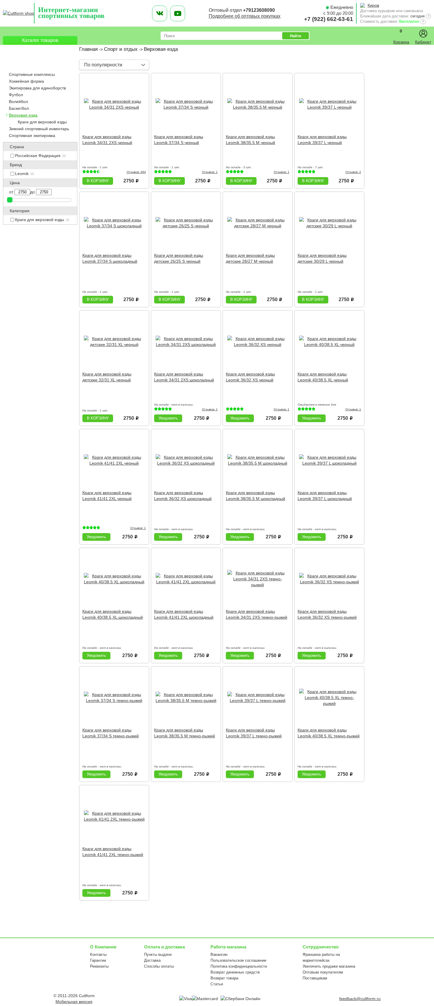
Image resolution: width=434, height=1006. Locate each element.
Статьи (217, 984)
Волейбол (18, 101)
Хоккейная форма (26, 81)
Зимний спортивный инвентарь (39, 128)
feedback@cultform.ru (360, 998)
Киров (373, 5)
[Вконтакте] (159, 13)
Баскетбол (19, 108)
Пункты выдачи (158, 954)
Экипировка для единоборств (37, 88)
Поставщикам (315, 978)
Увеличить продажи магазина (329, 966)
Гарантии (98, 960)
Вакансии (219, 954)
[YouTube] (177, 13)
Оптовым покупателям (323, 972)
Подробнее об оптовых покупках (244, 16)
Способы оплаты (159, 966)
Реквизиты (99, 966)
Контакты (98, 954)
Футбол (16, 94)
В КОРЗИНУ (98, 181)
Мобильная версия (74, 1001)
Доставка (152, 960)
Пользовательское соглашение (238, 960)
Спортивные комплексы (32, 74)
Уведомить (168, 418)
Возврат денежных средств (235, 972)
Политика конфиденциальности (239, 966)
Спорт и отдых (121, 49)
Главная (88, 49)
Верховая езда (23, 115)
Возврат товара (224, 978)
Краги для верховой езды (42, 122)
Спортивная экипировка (32, 135)
